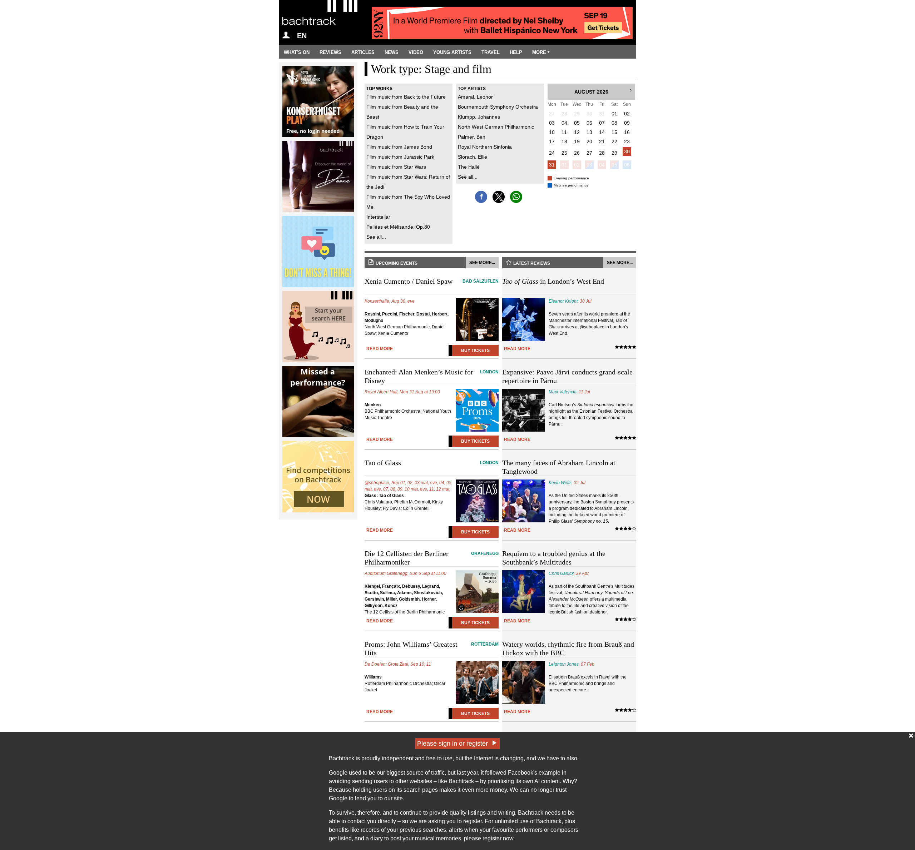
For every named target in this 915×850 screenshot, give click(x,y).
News (392, 52)
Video (416, 52)
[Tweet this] (499, 197)
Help (516, 52)
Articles (363, 52)
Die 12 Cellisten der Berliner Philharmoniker (432, 558)
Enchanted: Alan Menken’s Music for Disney (432, 376)
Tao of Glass (432, 463)
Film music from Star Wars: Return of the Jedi (408, 182)
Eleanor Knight (563, 301)
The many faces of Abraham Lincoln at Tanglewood (558, 467)
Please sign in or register (452, 743)
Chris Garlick (561, 573)
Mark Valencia (563, 391)
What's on (297, 52)
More (539, 52)
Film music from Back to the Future (406, 97)
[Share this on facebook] (481, 197)
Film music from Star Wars (396, 167)
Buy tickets (475, 350)
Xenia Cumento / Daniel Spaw (432, 281)
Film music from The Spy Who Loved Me (408, 202)
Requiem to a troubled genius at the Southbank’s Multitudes (553, 558)
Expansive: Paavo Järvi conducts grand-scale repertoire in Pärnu (567, 376)
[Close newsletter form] (911, 736)
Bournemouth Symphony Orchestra (498, 107)
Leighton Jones (564, 664)
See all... (376, 237)
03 (589, 165)
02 (577, 165)
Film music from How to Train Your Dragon (405, 132)
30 (627, 151)
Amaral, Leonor (475, 97)
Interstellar (378, 217)
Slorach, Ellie (472, 157)
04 (602, 165)
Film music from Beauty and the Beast (402, 112)
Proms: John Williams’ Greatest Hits (432, 648)
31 (552, 165)
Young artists (452, 52)
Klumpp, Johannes (479, 117)
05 (614, 165)
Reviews (330, 52)
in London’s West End (553, 281)
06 (627, 165)
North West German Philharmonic (496, 127)
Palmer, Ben (471, 137)
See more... (482, 262)
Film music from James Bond (399, 147)
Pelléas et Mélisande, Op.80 (398, 227)
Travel (490, 52)
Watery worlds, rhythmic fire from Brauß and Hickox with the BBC (568, 648)
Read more (379, 348)
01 (564, 165)
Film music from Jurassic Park (400, 157)
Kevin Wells (560, 482)
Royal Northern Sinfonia (485, 147)
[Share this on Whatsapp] (516, 197)
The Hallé (469, 167)
